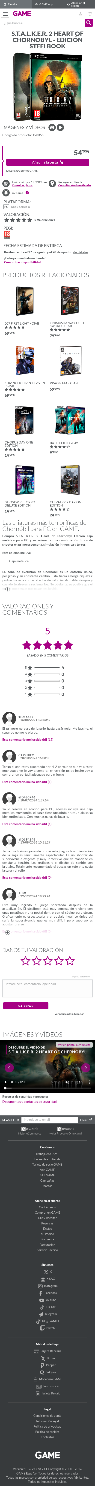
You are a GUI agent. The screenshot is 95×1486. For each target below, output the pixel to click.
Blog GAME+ (50, 1321)
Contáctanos (47, 1207)
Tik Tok (50, 1307)
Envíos (47, 1228)
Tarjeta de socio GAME (47, 1164)
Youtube (50, 1300)
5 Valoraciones (44, 220)
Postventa (47, 1239)
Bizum (50, 1358)
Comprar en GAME (47, 1212)
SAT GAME (47, 1175)
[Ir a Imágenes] (52, 127)
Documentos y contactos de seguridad (29, 1101)
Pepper (50, 1365)
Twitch (50, 1328)
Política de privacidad (47, 1426)
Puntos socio (50, 1386)
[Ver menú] (5, 14)
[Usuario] (80, 14)
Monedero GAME (50, 1379)
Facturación (47, 1245)
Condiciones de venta (47, 1415)
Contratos (47, 1437)
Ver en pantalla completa (74, 1045)
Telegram (50, 1314)
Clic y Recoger (47, 1218)
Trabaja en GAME (47, 1154)
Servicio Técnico (47, 1250)
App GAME (47, 1170)
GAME (22, 13)
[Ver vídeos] (60, 127)
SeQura (50, 1372)
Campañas (47, 1180)
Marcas (47, 1186)
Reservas (47, 1223)
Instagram (50, 1286)
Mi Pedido (47, 1234)
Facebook (50, 1293)
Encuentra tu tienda (47, 1159)
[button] (89, 23)
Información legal (47, 1421)
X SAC (50, 1279)
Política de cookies (47, 1432)
